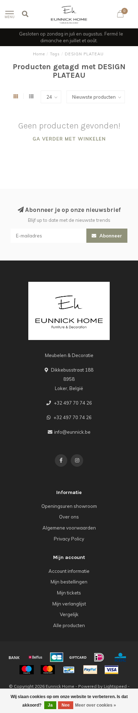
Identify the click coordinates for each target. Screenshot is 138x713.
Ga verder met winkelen (69, 139)
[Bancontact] (69, 669)
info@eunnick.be (72, 432)
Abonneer (110, 235)
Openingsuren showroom (69, 506)
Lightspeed (115, 686)
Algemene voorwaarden (69, 528)
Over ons (69, 517)
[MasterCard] (48, 669)
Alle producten (69, 625)
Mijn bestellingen (69, 582)
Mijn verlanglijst (69, 604)
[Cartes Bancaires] (56, 657)
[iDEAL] (99, 657)
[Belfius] (35, 657)
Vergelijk (69, 614)
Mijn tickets (69, 593)
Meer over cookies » (95, 705)
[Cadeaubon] (78, 657)
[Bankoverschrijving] (14, 657)
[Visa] (111, 669)
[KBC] (120, 657)
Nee (66, 705)
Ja (50, 705)
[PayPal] (90, 669)
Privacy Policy (69, 539)
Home (39, 53)
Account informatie (69, 571)
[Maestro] (26, 669)
